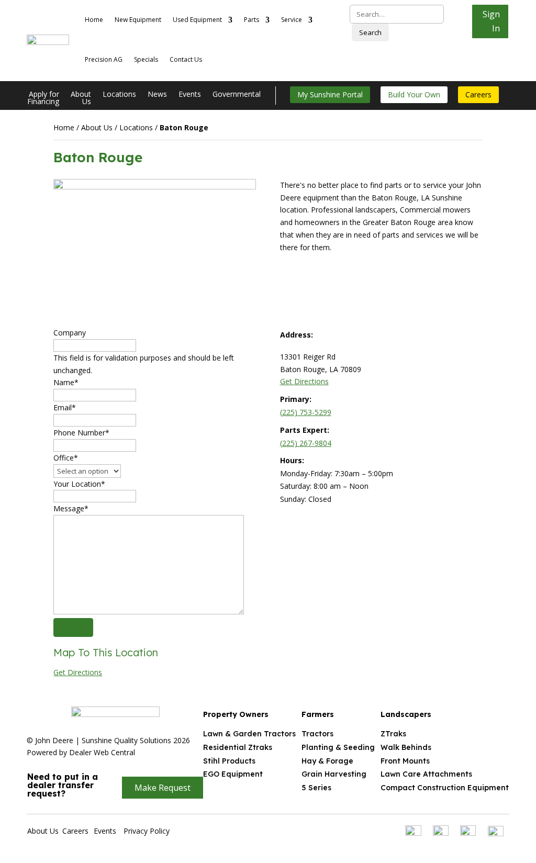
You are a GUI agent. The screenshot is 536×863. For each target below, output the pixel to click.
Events (189, 95)
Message (70, 508)
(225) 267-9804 (305, 443)
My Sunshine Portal (330, 94)
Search (370, 32)
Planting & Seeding (338, 747)
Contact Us (186, 59)
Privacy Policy (147, 831)
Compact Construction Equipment (445, 787)
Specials (146, 59)
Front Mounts (405, 761)
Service (291, 19)
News (157, 95)
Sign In (491, 21)
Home (94, 19)
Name (66, 382)
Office (65, 458)
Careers (478, 94)
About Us (81, 98)
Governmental (237, 95)
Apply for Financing (43, 98)
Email (64, 407)
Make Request (163, 787)
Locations (119, 95)
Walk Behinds (406, 747)
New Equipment (138, 19)
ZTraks (393, 733)
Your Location (79, 484)
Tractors (317, 733)
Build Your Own (414, 94)
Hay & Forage (327, 761)
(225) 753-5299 (305, 412)
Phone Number (81, 433)
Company (69, 333)
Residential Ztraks (237, 747)
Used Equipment (197, 19)
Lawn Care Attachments (426, 774)
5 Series (316, 787)
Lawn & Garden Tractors (249, 733)
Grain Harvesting (334, 774)
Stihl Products (229, 761)
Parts (251, 19)
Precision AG (103, 59)
